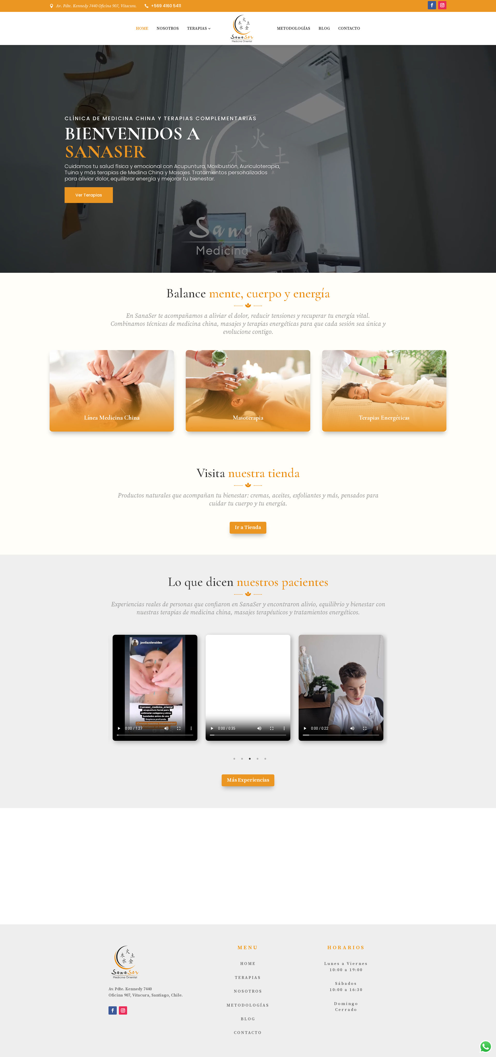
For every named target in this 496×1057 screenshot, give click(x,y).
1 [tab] (234, 758)
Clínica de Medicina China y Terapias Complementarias (161, 118)
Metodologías (293, 28)
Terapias (197, 28)
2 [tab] (242, 758)
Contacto (349, 28)
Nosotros (168, 28)
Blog (324, 28)
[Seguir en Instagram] (442, 5)
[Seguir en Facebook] (432, 5)
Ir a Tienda (248, 527)
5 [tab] (265, 758)
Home (142, 28)
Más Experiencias (248, 780)
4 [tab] (257, 758)
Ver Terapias (88, 195)
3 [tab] (249, 758)
